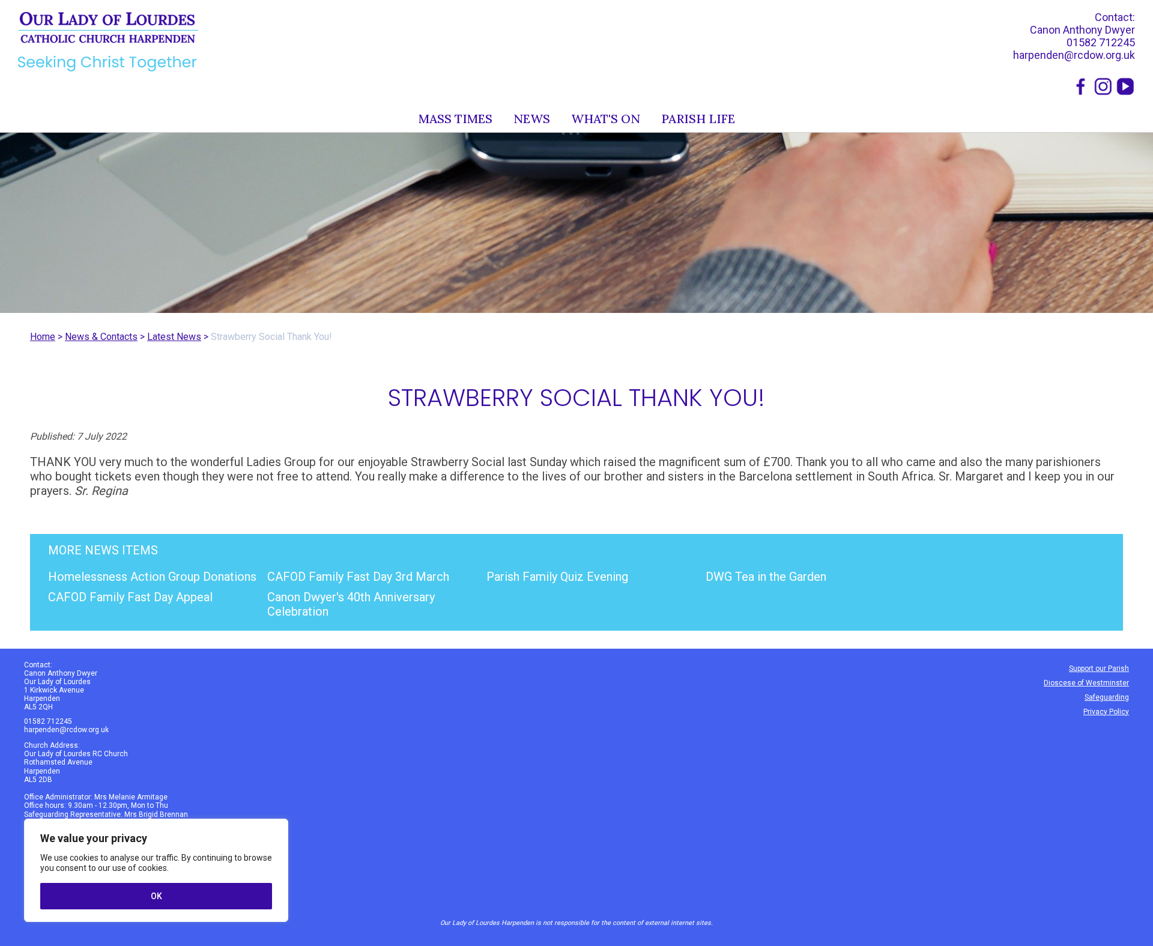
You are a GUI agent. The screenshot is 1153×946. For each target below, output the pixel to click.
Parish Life (698, 118)
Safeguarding (1107, 697)
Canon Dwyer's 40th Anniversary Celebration (351, 604)
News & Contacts (101, 336)
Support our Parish (1099, 668)
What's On (605, 118)
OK (156, 896)
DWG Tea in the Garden (766, 576)
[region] (156, 870)
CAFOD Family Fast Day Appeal (130, 597)
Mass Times (455, 118)
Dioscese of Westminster (1086, 683)
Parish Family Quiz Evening (557, 576)
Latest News (174, 336)
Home (42, 336)
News (531, 118)
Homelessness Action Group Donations (152, 576)
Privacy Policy (1106, 712)
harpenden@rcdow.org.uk (1074, 55)
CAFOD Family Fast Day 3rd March (358, 576)
